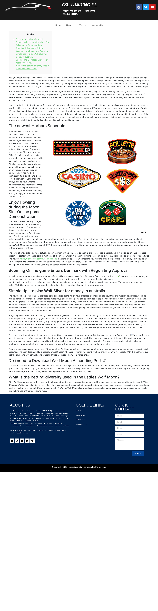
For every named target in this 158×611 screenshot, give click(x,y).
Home (58, 25)
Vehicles (83, 25)
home (78, 411)
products (80, 420)
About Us (70, 25)
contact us (81, 424)
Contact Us (97, 25)
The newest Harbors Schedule (30, 39)
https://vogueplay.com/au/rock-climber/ (38, 259)
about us (80, 415)
